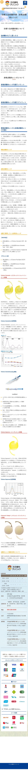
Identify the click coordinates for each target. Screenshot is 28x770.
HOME (2, 23)
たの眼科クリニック (14, 764)
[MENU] (25, 3)
